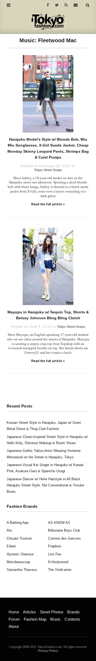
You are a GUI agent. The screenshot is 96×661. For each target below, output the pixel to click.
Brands (73, 612)
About (14, 626)
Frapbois (54, 546)
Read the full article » (48, 204)
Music (55, 619)
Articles (29, 612)
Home (14, 612)
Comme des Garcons (64, 538)
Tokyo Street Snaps (48, 170)
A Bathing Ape (18, 523)
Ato (9, 530)
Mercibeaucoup (18, 562)
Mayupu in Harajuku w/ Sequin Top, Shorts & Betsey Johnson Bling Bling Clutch (48, 315)
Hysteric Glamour (20, 554)
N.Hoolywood (58, 562)
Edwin (11, 546)
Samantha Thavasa (22, 570)
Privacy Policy (48, 651)
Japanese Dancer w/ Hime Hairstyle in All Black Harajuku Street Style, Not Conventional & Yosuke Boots (45, 485)
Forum (14, 619)
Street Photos (51, 612)
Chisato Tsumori (19, 538)
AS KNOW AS (59, 523)
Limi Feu (54, 554)
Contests (72, 619)
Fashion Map (35, 619)
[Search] (87, 5)
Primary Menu (17, 606)
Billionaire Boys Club (64, 530)
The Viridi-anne (59, 570)
